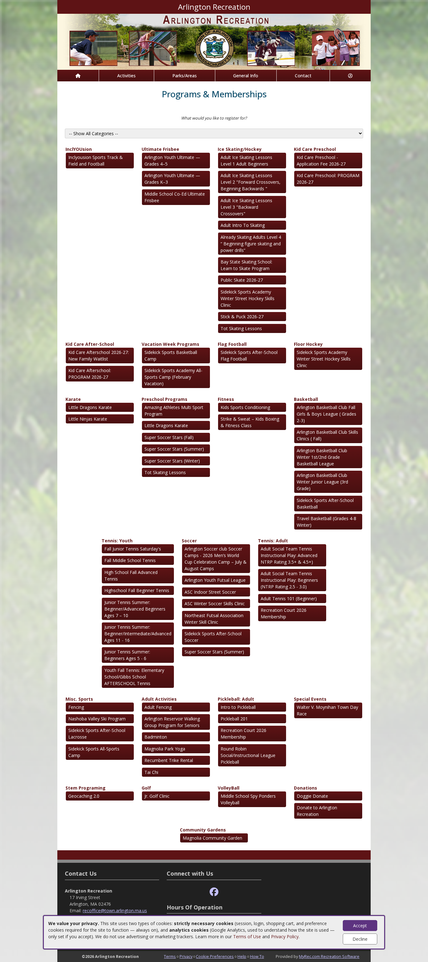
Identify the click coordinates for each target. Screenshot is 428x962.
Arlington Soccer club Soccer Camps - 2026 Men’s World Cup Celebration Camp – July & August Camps (216, 558)
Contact (303, 76)
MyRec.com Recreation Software (329, 956)
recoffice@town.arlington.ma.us (115, 910)
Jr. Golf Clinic (157, 796)
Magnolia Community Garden (212, 838)
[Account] (350, 75)
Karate (73, 399)
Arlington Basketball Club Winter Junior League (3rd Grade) (322, 481)
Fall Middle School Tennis (130, 560)
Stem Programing (85, 788)
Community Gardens (203, 830)
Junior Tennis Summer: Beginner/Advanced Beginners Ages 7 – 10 (134, 608)
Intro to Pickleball (238, 707)
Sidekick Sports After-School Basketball (325, 503)
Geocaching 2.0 (83, 796)
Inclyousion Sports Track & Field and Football (95, 160)
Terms (170, 956)
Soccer (189, 541)
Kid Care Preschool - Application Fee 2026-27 (321, 160)
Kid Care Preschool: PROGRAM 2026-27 (328, 178)
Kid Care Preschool (315, 149)
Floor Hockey (308, 344)
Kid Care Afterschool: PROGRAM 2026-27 (89, 373)
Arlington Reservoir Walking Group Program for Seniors (172, 722)
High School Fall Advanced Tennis (131, 575)
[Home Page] (78, 75)
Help (241, 956)
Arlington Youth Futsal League (215, 580)
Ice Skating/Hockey (240, 149)
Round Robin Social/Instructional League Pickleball (248, 755)
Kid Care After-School (89, 344)
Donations (305, 788)
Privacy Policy (285, 936)
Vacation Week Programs (170, 344)
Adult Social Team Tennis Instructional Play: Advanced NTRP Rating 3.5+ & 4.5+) (289, 555)
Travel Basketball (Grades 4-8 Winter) (326, 521)
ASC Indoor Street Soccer (210, 592)
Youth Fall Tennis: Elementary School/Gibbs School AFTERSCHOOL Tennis (134, 676)
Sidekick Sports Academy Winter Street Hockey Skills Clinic (247, 298)
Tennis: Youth (117, 541)
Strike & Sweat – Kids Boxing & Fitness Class (250, 422)
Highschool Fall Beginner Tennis (136, 590)
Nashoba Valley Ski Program (97, 719)
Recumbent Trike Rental (168, 760)
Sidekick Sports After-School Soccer (213, 637)
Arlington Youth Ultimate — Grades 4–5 (172, 160)
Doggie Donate (312, 796)
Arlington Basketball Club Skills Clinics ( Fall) (327, 435)
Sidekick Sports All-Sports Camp (93, 752)
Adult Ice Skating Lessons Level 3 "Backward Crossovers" (246, 207)
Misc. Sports (79, 699)
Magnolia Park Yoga (164, 749)
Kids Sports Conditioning (245, 407)
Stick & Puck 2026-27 (242, 317)
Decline (360, 939)
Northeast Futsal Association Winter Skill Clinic (214, 618)
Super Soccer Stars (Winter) (172, 461)
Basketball (306, 399)
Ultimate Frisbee (160, 149)
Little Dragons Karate (90, 407)
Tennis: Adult (273, 541)
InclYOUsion (78, 149)
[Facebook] (214, 892)
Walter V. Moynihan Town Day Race (327, 710)
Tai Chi (151, 772)
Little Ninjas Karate (87, 419)
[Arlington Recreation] (214, 41)
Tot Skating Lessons (241, 328)
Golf (146, 788)
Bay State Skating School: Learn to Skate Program (246, 265)
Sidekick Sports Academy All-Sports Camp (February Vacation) (173, 376)
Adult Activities (159, 699)
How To (257, 956)
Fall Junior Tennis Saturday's (132, 549)
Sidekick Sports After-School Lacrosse (96, 733)
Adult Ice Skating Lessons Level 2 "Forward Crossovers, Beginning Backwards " (250, 182)
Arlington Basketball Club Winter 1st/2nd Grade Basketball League (322, 457)
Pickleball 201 (234, 719)
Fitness (226, 399)
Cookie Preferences (215, 956)
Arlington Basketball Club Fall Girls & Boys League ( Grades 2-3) (326, 413)
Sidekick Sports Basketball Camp (170, 355)
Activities (126, 76)
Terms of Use (247, 936)
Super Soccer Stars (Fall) (169, 437)
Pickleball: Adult (236, 699)
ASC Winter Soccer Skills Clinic (215, 603)
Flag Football (232, 344)
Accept (360, 926)
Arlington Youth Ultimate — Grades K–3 (172, 178)
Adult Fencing (158, 707)
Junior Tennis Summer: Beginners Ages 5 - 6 (127, 655)
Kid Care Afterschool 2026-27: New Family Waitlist (98, 355)
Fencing (76, 707)
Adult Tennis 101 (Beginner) (289, 598)
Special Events (310, 699)
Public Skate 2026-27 (242, 280)
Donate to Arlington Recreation (317, 811)
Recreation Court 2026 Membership (283, 613)
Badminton (155, 737)
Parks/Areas (184, 76)
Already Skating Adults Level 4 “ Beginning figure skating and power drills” (251, 243)
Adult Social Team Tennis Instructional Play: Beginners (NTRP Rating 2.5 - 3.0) (289, 580)
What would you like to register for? (214, 118)
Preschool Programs (164, 399)
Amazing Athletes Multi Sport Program (173, 410)
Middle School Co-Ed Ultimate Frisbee (174, 197)
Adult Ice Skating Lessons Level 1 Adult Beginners (246, 160)
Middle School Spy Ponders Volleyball (248, 799)
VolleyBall (228, 788)
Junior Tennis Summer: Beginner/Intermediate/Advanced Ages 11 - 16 (137, 633)
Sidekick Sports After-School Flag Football (249, 355)
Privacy (186, 956)
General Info (245, 76)
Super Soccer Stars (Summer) (174, 449)
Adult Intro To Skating (243, 225)
